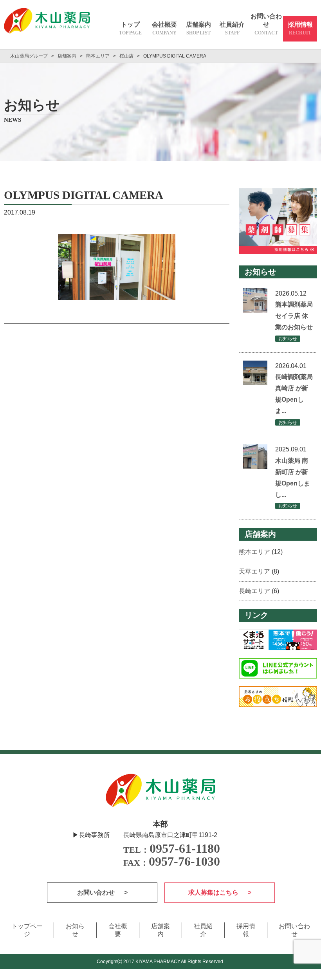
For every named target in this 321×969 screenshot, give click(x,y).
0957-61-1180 (171, 848)
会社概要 (164, 28)
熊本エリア (254, 552)
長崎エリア (254, 591)
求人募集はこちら (214, 892)
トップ (130, 28)
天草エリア (254, 571)
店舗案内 (198, 28)
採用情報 (300, 28)
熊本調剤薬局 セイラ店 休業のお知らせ (294, 315)
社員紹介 (232, 28)
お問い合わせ (266, 24)
